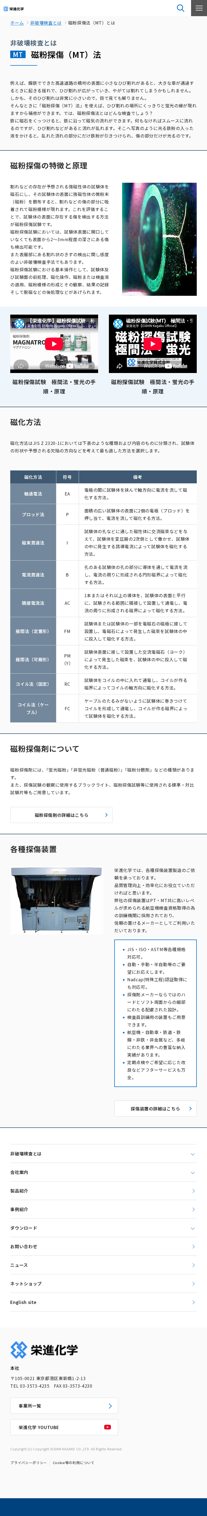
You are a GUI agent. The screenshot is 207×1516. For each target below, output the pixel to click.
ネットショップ (26, 1283)
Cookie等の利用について (74, 1462)
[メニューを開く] (199, 8)
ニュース (19, 1265)
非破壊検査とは (45, 22)
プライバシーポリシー (28, 1462)
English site (23, 1302)
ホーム (17, 22)
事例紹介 (19, 1209)
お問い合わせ (23, 1246)
